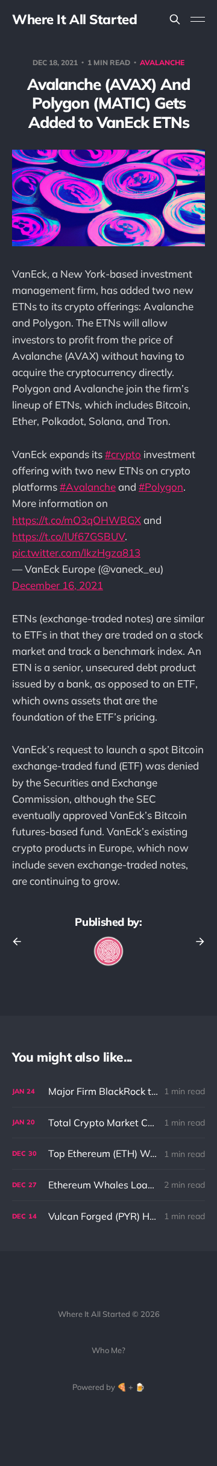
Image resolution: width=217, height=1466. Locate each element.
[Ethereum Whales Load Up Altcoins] (108, 1185)
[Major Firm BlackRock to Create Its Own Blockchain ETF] (108, 1091)
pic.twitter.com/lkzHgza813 (76, 552)
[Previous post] (21, 941)
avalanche (162, 62)
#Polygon (161, 486)
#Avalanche (88, 486)
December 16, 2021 (57, 585)
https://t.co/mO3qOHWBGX (76, 520)
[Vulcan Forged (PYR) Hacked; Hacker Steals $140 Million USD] (108, 1216)
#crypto (123, 454)
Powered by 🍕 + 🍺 (108, 1387)
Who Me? (108, 1350)
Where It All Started (74, 19)
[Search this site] (175, 19)
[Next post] (196, 941)
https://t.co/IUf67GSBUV (68, 536)
